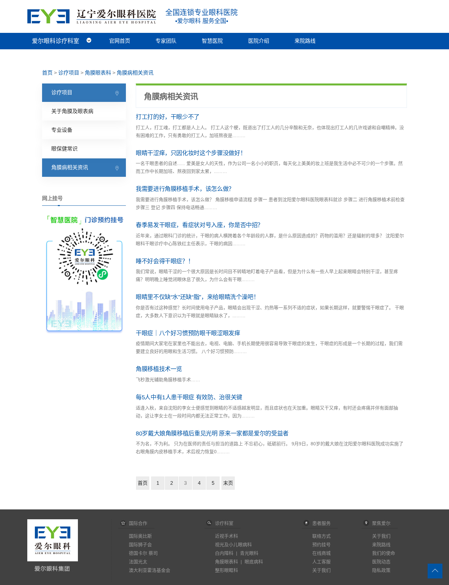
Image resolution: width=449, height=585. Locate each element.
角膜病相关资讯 (135, 73)
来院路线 (305, 41)
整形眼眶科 (226, 570)
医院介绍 (258, 41)
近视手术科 (226, 536)
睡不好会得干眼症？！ (165, 261)
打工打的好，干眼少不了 (168, 117)
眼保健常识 (64, 149)
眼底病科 (254, 561)
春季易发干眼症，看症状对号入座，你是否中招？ (199, 225)
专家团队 (166, 41)
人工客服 (321, 561)
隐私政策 (381, 570)
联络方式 (321, 536)
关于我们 (321, 570)
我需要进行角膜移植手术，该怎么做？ (185, 189)
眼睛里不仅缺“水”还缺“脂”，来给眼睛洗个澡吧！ (197, 297)
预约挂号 (321, 544)
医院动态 (381, 561)
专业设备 (61, 130)
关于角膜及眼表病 (72, 111)
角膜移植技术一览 (159, 369)
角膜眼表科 (98, 73)
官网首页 (119, 41)
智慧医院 (212, 41)
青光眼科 (249, 553)
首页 (47, 73)
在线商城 (321, 553)
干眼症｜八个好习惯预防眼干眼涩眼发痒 (188, 333)
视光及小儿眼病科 (233, 544)
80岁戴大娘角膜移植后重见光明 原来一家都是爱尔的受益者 (212, 433)
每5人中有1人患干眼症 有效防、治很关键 (189, 397)
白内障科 (224, 553)
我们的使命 (383, 553)
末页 (228, 483)
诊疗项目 (68, 73)
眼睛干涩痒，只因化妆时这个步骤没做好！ (191, 153)
